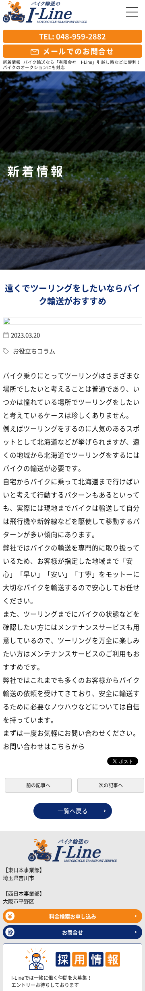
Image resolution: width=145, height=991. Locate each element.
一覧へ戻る (73, 810)
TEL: (72, 36)
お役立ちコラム (34, 351)
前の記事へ (38, 785)
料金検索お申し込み (72, 916)
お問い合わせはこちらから (44, 746)
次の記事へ (111, 785)
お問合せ (72, 932)
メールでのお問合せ (78, 51)
